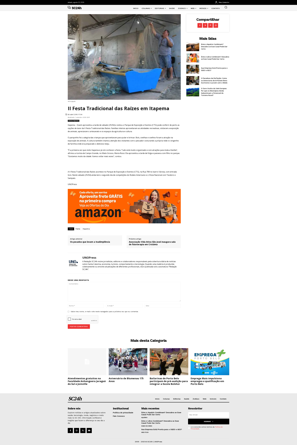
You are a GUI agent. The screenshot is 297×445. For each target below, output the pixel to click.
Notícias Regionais (73, 120)
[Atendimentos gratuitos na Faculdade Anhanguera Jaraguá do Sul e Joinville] (87, 361)
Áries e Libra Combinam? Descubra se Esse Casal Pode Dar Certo (215, 58)
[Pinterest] (210, 25)
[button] (226, 7)
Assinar (207, 421)
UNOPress (89, 257)
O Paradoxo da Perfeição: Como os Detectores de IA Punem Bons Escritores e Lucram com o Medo (214, 80)
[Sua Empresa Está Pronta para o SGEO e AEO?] (192, 69)
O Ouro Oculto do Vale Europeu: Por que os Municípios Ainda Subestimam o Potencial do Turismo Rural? (214, 91)
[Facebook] (199, 25)
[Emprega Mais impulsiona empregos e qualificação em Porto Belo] (210, 361)
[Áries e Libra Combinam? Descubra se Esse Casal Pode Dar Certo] (192, 58)
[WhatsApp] (215, 25)
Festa (78, 229)
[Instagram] (76, 430)
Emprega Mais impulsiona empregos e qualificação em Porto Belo (207, 381)
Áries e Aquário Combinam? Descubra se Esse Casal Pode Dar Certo (214, 46)
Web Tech (144, 432)
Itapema (86, 229)
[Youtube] (89, 430)
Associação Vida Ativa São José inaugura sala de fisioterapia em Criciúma (152, 243)
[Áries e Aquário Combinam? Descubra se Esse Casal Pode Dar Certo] (192, 46)
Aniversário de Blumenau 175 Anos (126, 380)
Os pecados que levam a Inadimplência (90, 242)
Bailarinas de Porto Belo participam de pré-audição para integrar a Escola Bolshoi (169, 381)
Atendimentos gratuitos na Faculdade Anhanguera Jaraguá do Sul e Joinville (87, 381)
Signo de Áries (146, 426)
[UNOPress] (73, 263)
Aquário (144, 417)
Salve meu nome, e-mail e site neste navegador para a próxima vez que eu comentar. (104, 311)
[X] (205, 25)
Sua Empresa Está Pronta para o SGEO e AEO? (161, 429)
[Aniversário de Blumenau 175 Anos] (128, 361)
